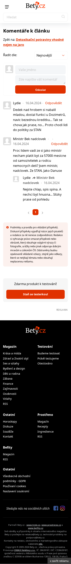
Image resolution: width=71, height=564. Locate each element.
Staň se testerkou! (35, 294)
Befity (7, 447)
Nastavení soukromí (16, 491)
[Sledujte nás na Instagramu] (61, 508)
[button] (63, 17)
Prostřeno (45, 415)
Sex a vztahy (11, 363)
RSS (5, 404)
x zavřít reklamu (59, 561)
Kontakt (8, 436)
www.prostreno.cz (51, 524)
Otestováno (44, 363)
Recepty (42, 426)
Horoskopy (10, 421)
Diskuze (8, 426)
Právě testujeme (48, 358)
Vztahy (7, 398)
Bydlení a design (14, 368)
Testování (45, 346)
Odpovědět (53, 103)
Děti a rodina (11, 373)
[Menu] (7, 7)
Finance (8, 384)
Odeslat (40, 89)
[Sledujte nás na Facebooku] (54, 508)
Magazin (8, 454)
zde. (41, 543)
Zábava (7, 378)
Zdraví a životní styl (15, 358)
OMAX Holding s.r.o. (24, 550)
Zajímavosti (10, 388)
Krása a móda (12, 353)
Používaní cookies (14, 486)
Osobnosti (9, 394)
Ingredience (45, 431)
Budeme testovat (48, 353)
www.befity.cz (35, 528)
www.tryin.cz (33, 524)
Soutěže (8, 431)
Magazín (10, 346)
